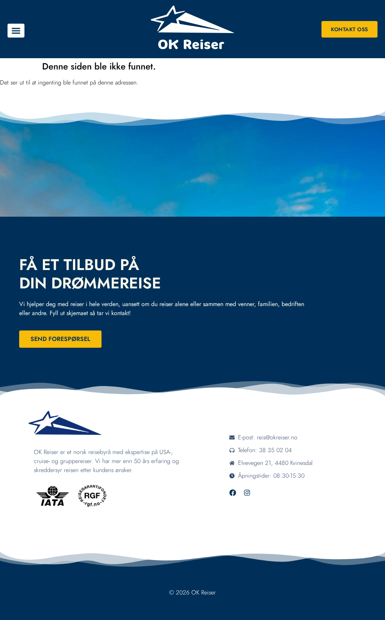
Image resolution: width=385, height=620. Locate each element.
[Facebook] (232, 492)
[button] (16, 31)
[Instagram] (247, 492)
